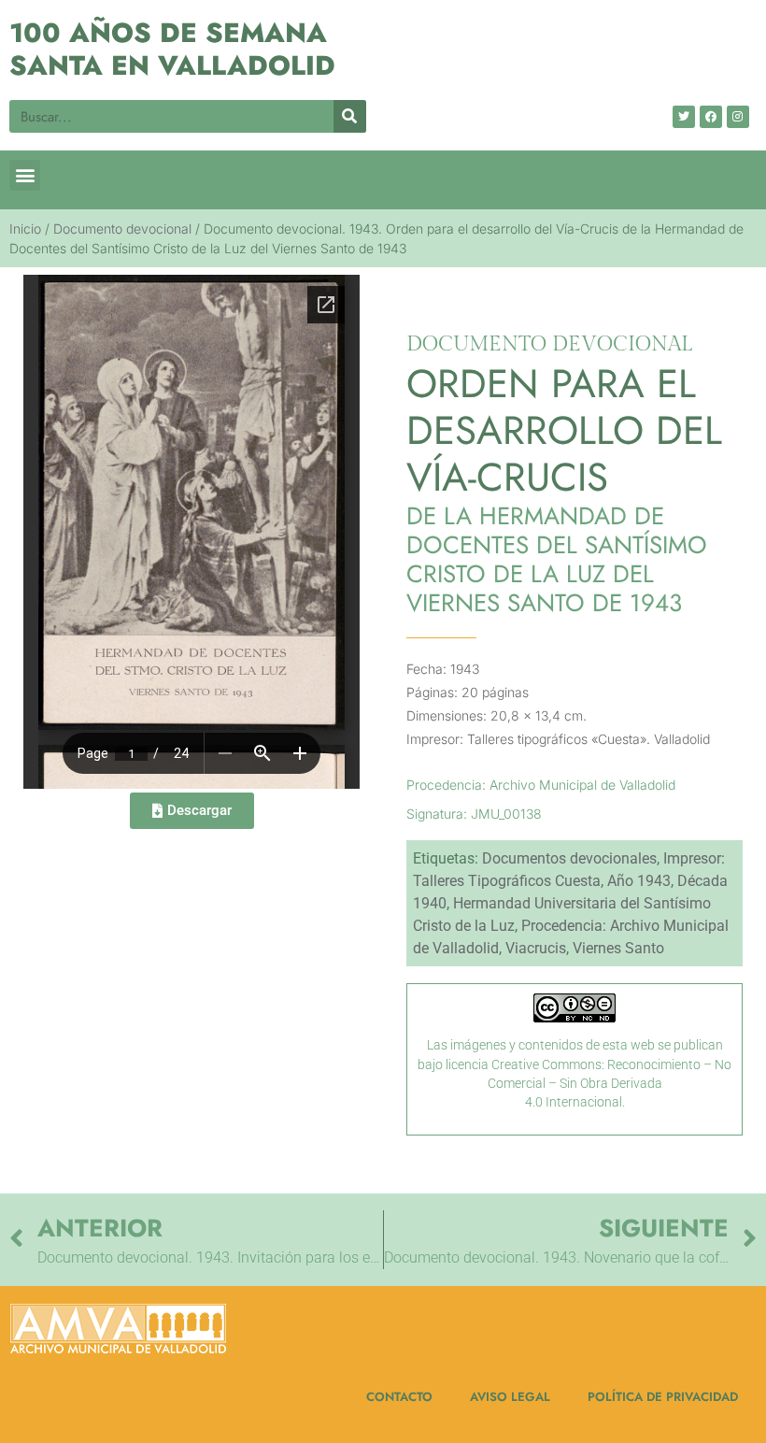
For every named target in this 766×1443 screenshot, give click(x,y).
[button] (24, 175)
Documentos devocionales (569, 858)
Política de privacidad (663, 1397)
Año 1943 (639, 881)
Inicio (25, 228)
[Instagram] (738, 117)
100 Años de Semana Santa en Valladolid (172, 49)
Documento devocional (122, 228)
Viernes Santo (618, 948)
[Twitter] (684, 117)
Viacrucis (535, 948)
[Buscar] (349, 116)
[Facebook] (711, 117)
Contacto (399, 1397)
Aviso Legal (510, 1397)
